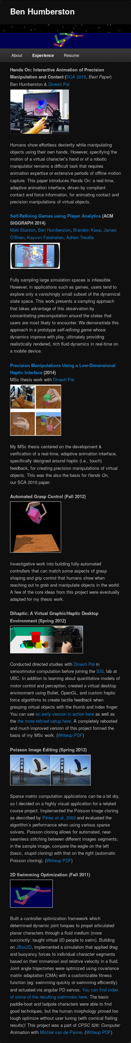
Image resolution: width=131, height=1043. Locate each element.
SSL (100, 671)
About (16, 55)
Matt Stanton (22, 230)
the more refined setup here (44, 721)
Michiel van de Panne (61, 1032)
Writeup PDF (70, 735)
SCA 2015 (76, 76)
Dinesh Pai (59, 84)
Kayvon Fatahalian (45, 237)
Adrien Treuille (80, 237)
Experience (43, 55)
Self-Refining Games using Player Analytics (55, 216)
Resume (71, 55)
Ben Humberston (42, 11)
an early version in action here (64, 714)
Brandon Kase (87, 230)
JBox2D (24, 947)
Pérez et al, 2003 (59, 817)
